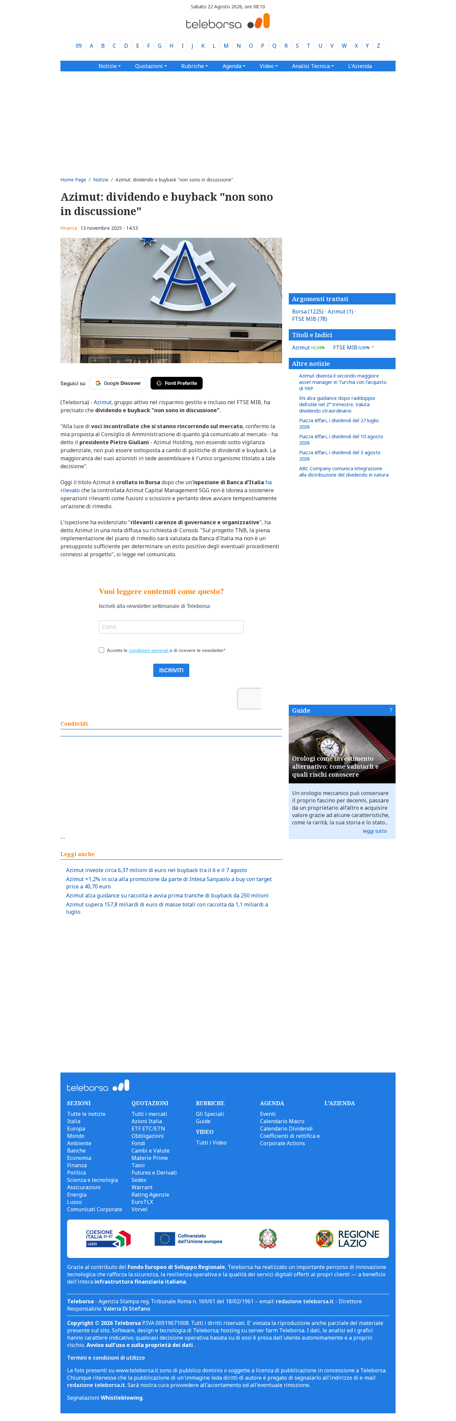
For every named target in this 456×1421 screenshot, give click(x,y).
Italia (73, 1121)
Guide (301, 710)
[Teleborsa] (228, 26)
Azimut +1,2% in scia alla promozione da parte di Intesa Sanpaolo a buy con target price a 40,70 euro (169, 882)
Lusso (74, 1202)
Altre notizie (311, 364)
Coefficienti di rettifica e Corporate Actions (290, 1139)
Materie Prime (150, 1158)
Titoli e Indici (312, 335)
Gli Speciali (210, 1114)
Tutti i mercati (149, 1114)
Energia (76, 1194)
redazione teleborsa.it (305, 1301)
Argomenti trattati (320, 299)
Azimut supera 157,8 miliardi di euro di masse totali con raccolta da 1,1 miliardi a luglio (167, 908)
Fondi (138, 1143)
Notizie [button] (107, 66)
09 (79, 45)
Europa (76, 1128)
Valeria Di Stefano (126, 1308)
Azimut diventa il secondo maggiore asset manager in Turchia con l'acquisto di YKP (343, 382)
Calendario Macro (282, 1121)
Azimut (340, 311)
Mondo (75, 1136)
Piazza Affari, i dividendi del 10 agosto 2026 (341, 439)
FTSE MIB (309, 318)
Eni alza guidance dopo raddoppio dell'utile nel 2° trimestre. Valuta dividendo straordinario (337, 404)
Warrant (142, 1187)
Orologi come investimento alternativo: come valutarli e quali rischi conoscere (335, 766)
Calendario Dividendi (286, 1128)
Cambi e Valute (151, 1150)
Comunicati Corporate (94, 1209)
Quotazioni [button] (149, 66)
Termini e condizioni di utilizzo (106, 1357)
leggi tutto (375, 831)
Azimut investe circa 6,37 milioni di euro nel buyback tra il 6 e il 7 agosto (156, 870)
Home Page (73, 179)
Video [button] (267, 66)
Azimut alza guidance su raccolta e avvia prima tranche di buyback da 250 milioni (167, 895)
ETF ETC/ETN (148, 1128)
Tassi (138, 1165)
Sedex (139, 1180)
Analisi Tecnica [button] (311, 66)
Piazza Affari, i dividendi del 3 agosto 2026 (340, 455)
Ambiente (79, 1143)
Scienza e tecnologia (92, 1180)
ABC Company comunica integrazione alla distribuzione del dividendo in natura (344, 471)
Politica (76, 1172)
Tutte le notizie (86, 1114)
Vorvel (140, 1209)
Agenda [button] (232, 66)
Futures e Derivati (154, 1172)
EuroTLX (142, 1202)
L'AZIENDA (339, 1103)
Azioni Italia (147, 1121)
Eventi (268, 1114)
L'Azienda (360, 66)
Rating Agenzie (150, 1194)
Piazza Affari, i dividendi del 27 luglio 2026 (339, 423)
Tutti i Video (211, 1142)
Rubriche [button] (192, 66)
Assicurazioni (84, 1187)
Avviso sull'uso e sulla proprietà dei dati (140, 1345)
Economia (79, 1158)
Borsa (307, 311)
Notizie (100, 179)
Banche (76, 1150)
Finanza (68, 228)
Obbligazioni (148, 1136)
